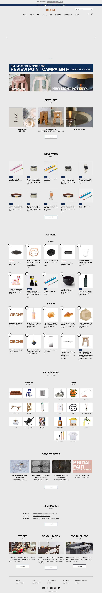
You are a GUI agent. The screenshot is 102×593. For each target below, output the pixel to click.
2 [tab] (51, 59)
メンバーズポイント (36, 580)
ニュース (44, 14)
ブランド (32, 14)
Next (94, 37)
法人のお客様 (58, 14)
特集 (38, 14)
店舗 (51, 14)
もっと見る (51, 136)
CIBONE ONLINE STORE (51, 10)
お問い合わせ (66, 583)
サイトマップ (66, 580)
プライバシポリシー (20, 583)
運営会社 (77, 583)
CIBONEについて (68, 14)
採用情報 (77, 14)
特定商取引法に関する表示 (81, 580)
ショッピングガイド (51, 580)
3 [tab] (53, 59)
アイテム (25, 14)
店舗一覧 (22, 566)
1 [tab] (49, 59)
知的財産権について (36, 583)
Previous (7, 37)
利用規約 (18, 580)
